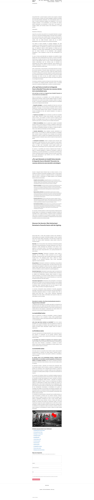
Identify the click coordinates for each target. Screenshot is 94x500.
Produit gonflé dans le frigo (38, 432)
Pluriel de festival (36, 442)
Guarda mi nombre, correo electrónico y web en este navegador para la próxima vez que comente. (45, 476)
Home (39, 0)
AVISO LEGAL (47, 485)
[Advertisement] (47, 10)
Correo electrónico (35, 467)
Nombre (33, 463)
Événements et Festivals (58, 0)
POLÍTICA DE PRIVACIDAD (46, 489)
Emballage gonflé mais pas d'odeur (39, 430)
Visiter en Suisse (34, 1)
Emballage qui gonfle (37, 435)
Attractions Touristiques (51, 1)
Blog (42, 0)
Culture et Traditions (46, 0)
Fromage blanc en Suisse (38, 446)
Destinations (57, 1)
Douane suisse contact (37, 448)
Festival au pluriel (36, 444)
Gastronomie (52, 0)
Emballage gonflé (36, 437)
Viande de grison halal (37, 439)
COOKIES (41, 489)
